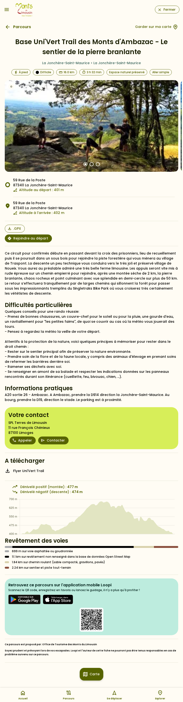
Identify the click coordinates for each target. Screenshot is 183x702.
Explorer (160, 698)
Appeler (25, 440)
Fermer (169, 9)
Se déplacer (114, 698)
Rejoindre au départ (30, 238)
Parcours (22, 27)
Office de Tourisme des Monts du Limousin (69, 644)
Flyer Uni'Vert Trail (28, 470)
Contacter (56, 440)
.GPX (17, 228)
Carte (95, 674)
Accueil (23, 698)
